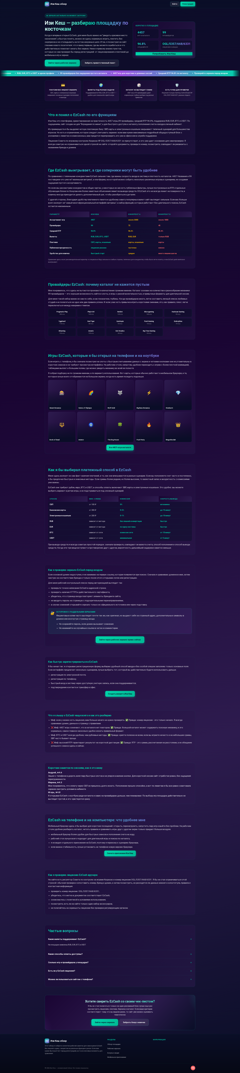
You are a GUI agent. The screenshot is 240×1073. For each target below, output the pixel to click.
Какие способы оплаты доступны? (65, 954)
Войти (174, 4)
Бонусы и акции (113, 1053)
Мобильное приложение (116, 1057)
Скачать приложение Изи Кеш (120, 853)
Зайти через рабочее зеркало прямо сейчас (120, 640)
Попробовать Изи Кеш (164, 53)
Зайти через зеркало (105, 1022)
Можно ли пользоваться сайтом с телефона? (70, 979)
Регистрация (187, 4)
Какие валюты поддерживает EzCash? (67, 939)
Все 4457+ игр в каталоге (120, 447)
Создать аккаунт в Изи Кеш (120, 694)
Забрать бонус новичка (134, 1022)
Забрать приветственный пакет (100, 63)
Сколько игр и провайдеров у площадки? (68, 962)
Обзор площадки (113, 1044)
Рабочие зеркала (113, 1048)
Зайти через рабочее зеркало (62, 63)
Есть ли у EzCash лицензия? (61, 971)
